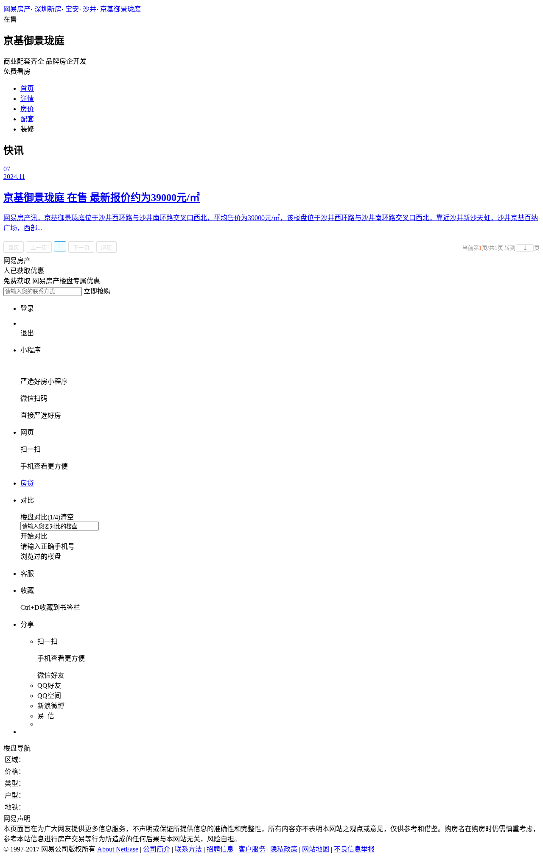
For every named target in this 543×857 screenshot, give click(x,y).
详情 (27, 98)
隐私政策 (283, 849)
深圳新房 (48, 9)
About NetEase (117, 849)
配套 (27, 119)
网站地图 (315, 849)
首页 (27, 88)
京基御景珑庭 (120, 9)
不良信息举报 (354, 849)
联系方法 (188, 849)
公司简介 (156, 849)
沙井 (89, 9)
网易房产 (17, 9)
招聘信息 (220, 849)
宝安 (72, 9)
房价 (27, 108)
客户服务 (252, 849)
